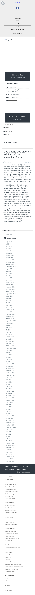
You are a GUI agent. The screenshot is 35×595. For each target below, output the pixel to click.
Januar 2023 (9, 339)
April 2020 (9, 411)
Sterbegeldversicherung (10, 571)
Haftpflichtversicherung (10, 484)
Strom (6, 578)
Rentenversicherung (10, 562)
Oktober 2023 (10, 318)
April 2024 (9, 305)
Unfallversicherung (9, 494)
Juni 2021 (9, 382)
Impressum (9, 469)
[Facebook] (17, 8)
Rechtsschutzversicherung (11, 491)
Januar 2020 (9, 418)
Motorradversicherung (10, 482)
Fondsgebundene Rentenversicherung (14, 566)
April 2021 (9, 386)
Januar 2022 (9, 366)
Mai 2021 (8, 384)
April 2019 (9, 438)
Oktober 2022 (10, 346)
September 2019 (11, 427)
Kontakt (17, 26)
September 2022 (11, 348)
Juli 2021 (8, 379)
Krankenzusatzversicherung (11, 533)
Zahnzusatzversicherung (11, 531)
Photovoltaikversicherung (11, 512)
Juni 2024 (9, 300)
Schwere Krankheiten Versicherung (13, 554)
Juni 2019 (9, 434)
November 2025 (10, 262)
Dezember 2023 (10, 314)
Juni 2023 (9, 327)
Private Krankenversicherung (12, 538)
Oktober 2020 (10, 400)
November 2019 (10, 422)
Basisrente (7, 559)
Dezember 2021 (10, 368)
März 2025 (9, 280)
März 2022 (9, 361)
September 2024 (11, 294)
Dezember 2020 (10, 395)
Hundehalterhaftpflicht (10, 486)
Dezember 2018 (10, 445)
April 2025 (9, 278)
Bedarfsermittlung (17, 29)
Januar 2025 (9, 284)
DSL (6, 583)
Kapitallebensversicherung (11, 569)
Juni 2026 (9, 246)
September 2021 (11, 375)
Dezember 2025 (10, 260)
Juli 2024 (8, 298)
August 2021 (9, 377)
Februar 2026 (10, 255)
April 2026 (9, 251)
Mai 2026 (8, 248)
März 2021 (9, 389)
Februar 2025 (10, 282)
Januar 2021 (9, 393)
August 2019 (9, 429)
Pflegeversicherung (9, 536)
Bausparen (7, 519)
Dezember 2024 (10, 287)
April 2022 (9, 359)
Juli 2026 (8, 244)
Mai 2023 (8, 330)
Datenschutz (21, 469)
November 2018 (10, 447)
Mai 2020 (8, 409)
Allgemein (9, 234)
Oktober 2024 (10, 291)
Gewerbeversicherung (10, 498)
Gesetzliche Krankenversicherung (13, 541)
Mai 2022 (8, 357)
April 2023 (9, 332)
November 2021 (10, 370)
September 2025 (11, 266)
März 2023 (9, 334)
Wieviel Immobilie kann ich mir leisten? (17, 33)
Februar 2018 (10, 456)
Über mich (17, 23)
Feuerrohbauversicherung (11, 524)
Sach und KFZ (8, 476)
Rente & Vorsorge (9, 544)
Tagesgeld (7, 587)
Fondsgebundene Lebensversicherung (14, 564)
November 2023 (10, 316)
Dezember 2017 (10, 461)
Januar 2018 (9, 459)
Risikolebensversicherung (11, 550)
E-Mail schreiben (12, 100)
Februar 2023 (10, 337)
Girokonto (7, 585)
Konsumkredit (8, 590)
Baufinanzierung (9, 517)
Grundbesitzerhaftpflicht (10, 510)
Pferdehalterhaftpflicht (10, 489)
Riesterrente (8, 557)
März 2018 (9, 454)
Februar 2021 (10, 391)
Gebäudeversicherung (10, 508)
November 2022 (10, 343)
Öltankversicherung (9, 522)
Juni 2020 (9, 407)
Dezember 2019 (10, 420)
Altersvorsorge (8, 552)
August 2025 (9, 269)
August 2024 (9, 296)
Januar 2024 (9, 312)
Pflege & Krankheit (10, 528)
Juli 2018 (8, 450)
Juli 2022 (8, 352)
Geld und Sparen (9, 575)
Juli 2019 (8, 432)
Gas (6, 580)
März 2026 (9, 253)
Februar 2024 (10, 309)
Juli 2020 (8, 404)
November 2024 (10, 289)
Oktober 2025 (10, 264)
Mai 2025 (8, 275)
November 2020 (10, 398)
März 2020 (9, 413)
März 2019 (9, 441)
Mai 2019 (8, 436)
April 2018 (9, 452)
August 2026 (9, 241)
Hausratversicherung (10, 505)
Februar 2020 (10, 416)
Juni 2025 (9, 273)
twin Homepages (23, 472)
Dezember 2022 (10, 341)
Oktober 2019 (10, 425)
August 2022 (9, 350)
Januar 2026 (9, 257)
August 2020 (9, 402)
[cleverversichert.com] (17, 2)
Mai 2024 (8, 303)
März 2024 (9, 307)
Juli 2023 (8, 325)
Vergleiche (17, 18)
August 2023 (9, 323)
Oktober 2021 (10, 373)
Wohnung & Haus (9, 502)
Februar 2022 (10, 364)
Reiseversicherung (9, 496)
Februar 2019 (10, 443)
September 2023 (11, 321)
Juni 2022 (9, 355)
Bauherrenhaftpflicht (10, 515)
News (17, 21)
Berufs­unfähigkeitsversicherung (12, 547)
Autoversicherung (9, 479)
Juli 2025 (8, 271)
